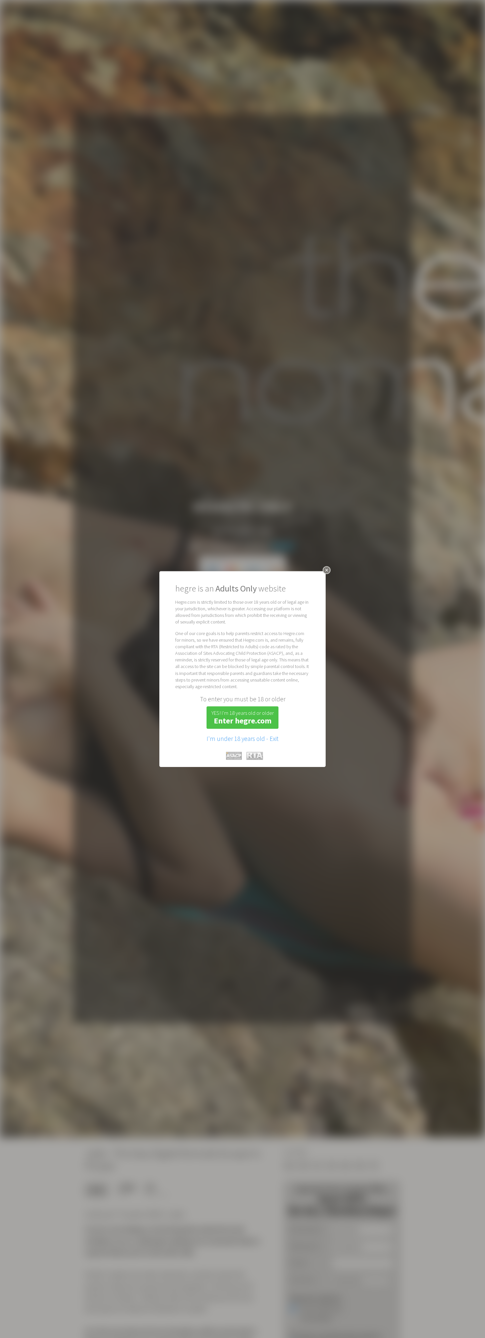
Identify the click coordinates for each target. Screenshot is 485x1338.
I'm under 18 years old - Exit (242, 739)
